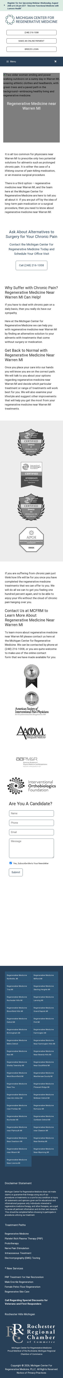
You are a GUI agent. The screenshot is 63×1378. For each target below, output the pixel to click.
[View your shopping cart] (55, 61)
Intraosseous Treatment (18, 1253)
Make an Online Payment (31, 41)
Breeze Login (31, 49)
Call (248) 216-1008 (31, 265)
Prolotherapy (12, 1243)
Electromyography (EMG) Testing (22, 1258)
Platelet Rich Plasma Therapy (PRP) (24, 1238)
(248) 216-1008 (31, 32)
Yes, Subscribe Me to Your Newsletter (30, 863)
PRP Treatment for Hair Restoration (24, 1277)
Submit (15, 872)
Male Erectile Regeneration (19, 1282)
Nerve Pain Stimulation (17, 1248)
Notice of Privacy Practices (31, 1372)
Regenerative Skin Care (17, 1291)
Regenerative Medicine (17, 1233)
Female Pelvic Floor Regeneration (22, 1286)
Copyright (16, 1365)
